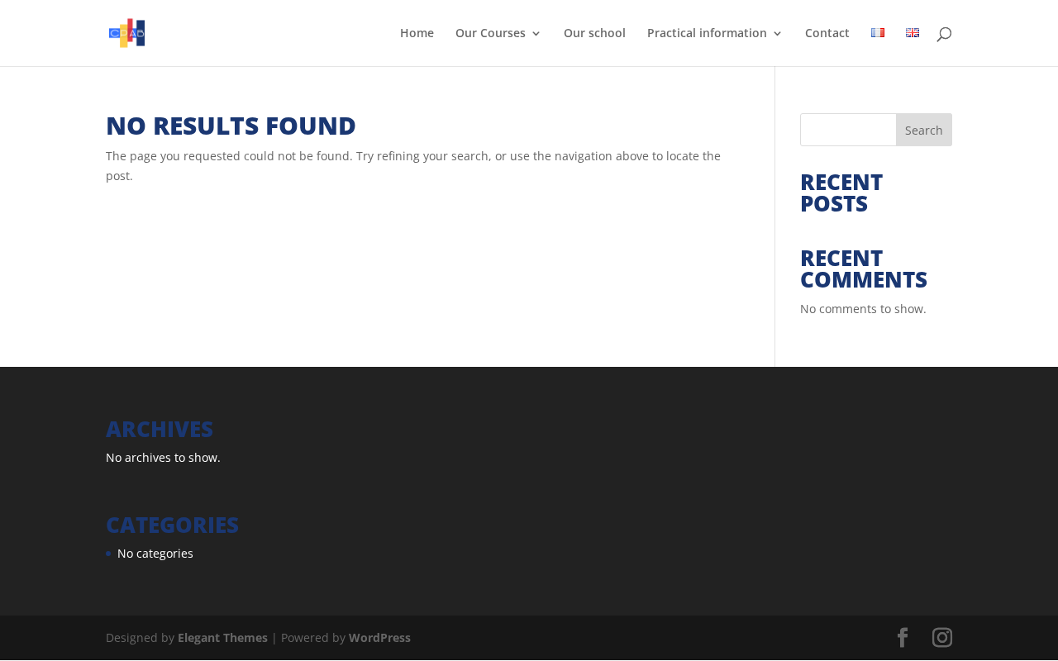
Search (924, 130)
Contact (827, 33)
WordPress (380, 637)
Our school (595, 33)
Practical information (707, 33)
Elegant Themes (223, 637)
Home (417, 33)
